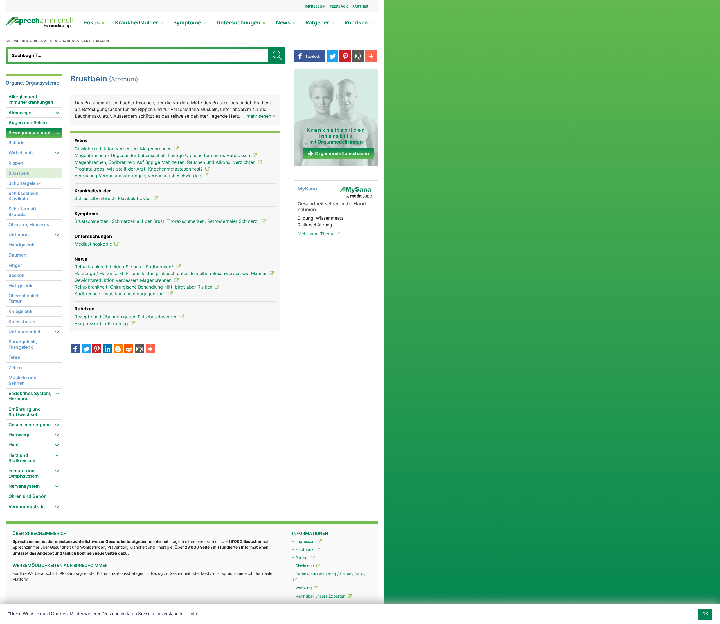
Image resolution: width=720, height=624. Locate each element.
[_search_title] (276, 55)
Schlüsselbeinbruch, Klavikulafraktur (113, 198)
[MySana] (355, 192)
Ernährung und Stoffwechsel (24, 411)
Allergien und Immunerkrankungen (30, 99)
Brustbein (19, 173)
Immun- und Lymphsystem (23, 473)
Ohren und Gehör (27, 496)
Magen (102, 41)
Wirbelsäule (21, 152)
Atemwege (19, 112)
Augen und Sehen (27, 122)
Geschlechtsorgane (29, 424)
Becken (16, 275)
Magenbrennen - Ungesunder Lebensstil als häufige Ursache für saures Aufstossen (163, 155)
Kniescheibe (21, 321)
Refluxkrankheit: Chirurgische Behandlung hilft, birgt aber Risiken (144, 287)
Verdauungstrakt (73, 41)
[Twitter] (86, 349)
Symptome (187, 22)
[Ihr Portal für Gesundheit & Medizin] (39, 22)
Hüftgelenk (20, 285)
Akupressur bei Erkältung (102, 323)
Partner (360, 6)
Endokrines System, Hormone (29, 396)
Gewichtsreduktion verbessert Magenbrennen (124, 148)
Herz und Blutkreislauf (22, 457)
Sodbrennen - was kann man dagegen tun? (121, 293)
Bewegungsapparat (29, 132)
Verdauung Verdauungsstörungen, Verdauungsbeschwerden (138, 175)
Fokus (92, 22)
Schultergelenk (24, 183)
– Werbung (302, 588)
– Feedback (303, 549)
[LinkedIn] (107, 349)
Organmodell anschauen (342, 153)
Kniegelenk (20, 311)
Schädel (17, 142)
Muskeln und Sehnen (22, 380)
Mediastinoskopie (94, 244)
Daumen (17, 255)
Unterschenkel (24, 331)
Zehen (15, 367)
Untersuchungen (239, 22)
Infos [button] (194, 613)
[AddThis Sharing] (150, 349)
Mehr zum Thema (316, 234)
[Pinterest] (97, 349)
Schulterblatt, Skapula (23, 211)
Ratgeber (317, 22)
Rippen (15, 163)
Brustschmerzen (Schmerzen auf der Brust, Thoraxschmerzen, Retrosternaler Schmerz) (167, 221)
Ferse (14, 357)
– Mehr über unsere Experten (319, 596)
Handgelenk (21, 245)
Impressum (315, 6)
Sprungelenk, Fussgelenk (22, 344)
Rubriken (357, 22)
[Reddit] (129, 349)
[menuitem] (34, 99)
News (284, 22)
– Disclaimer (303, 565)
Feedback (339, 6)
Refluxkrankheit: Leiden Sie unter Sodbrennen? (125, 266)
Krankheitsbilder (137, 22)
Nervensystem (24, 486)
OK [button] (705, 614)
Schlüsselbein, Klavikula (24, 195)
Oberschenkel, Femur (24, 298)
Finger (15, 265)
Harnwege (19, 434)
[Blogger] (118, 349)
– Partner (301, 557)
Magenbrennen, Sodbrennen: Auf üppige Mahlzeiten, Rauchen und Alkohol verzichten (166, 162)
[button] (309, 56)
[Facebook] (75, 349)
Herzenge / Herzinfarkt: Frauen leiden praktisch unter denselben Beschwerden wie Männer (171, 273)
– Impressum (304, 541)
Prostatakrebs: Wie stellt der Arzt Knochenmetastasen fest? (139, 169)
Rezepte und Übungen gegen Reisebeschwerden (127, 316)
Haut (13, 445)
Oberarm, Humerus (28, 224)
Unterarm (18, 234)
